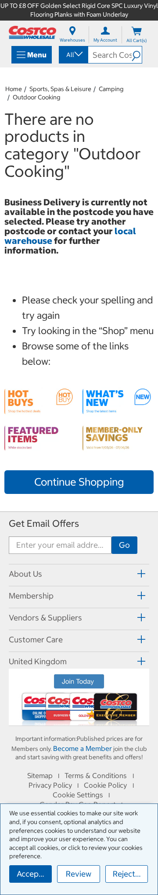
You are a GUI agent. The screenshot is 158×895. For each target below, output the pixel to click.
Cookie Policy (105, 785)
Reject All (130, 874)
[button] (137, 54)
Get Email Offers (44, 523)
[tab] (79, 574)
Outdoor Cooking (36, 97)
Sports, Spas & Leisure (60, 89)
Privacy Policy (50, 785)
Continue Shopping (79, 481)
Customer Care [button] (36, 639)
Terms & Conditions (96, 775)
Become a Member (82, 748)
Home (13, 89)
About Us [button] (25, 574)
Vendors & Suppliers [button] (45, 618)
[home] (32, 32)
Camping (111, 89)
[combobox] (72, 55)
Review (78, 874)
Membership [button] (31, 596)
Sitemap (40, 775)
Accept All (34, 874)
